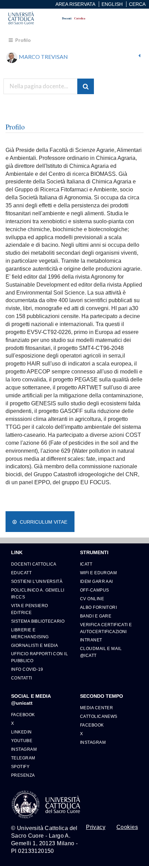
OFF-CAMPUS (94, 590)
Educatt (21, 572)
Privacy (95, 827)
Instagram (24, 749)
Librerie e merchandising (30, 633)
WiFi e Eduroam (98, 572)
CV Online (92, 598)
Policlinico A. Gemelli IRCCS (37, 593)
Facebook (23, 714)
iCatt (86, 564)
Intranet (91, 640)
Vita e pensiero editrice (29, 609)
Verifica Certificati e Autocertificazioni (106, 628)
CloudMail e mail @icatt (101, 652)
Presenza (23, 775)
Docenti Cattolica (33, 564)
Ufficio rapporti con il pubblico (39, 657)
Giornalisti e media (34, 645)
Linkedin (21, 732)
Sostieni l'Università (36, 581)
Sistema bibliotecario (37, 621)
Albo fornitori (98, 607)
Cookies (127, 827)
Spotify (20, 766)
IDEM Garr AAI (96, 581)
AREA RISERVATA (75, 4)
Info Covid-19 (27, 669)
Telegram (23, 758)
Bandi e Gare (95, 616)
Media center (96, 707)
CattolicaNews (98, 716)
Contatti (21, 678)
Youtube (21, 740)
